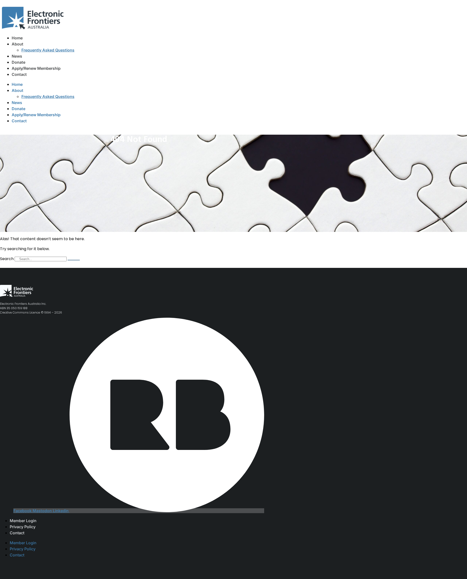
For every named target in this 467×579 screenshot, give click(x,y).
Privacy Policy (23, 526)
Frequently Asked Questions (47, 50)
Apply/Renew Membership (36, 68)
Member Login (23, 520)
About (17, 44)
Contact (19, 74)
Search (7, 259)
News (17, 56)
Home (17, 37)
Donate (18, 62)
